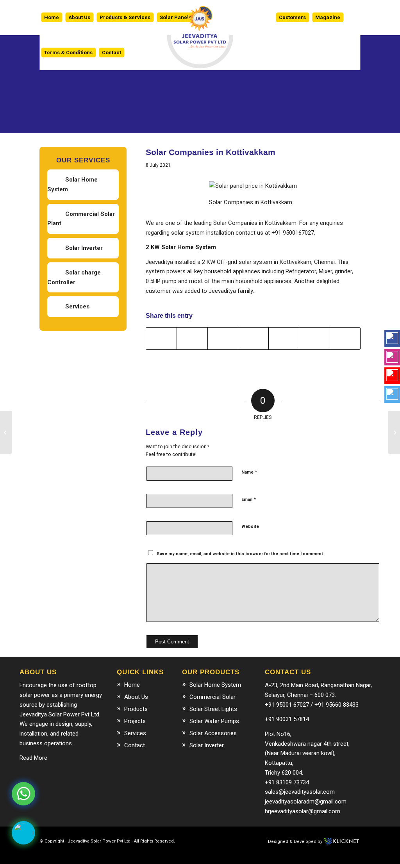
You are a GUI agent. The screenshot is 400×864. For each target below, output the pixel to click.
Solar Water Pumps (214, 721)
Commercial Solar (212, 696)
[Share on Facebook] (161, 338)
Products (136, 709)
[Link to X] (105, 854)
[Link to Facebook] (93, 854)
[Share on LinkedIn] (284, 338)
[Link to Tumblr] (152, 854)
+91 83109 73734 (287, 782)
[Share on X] (192, 338)
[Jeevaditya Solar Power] (200, 17)
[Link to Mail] (117, 854)
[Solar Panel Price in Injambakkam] (394, 432)
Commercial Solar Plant (81, 218)
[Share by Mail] (345, 338)
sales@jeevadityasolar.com (300, 791)
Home (132, 684)
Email (248, 499)
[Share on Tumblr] (314, 338)
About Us (136, 696)
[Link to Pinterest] (140, 854)
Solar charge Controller (74, 277)
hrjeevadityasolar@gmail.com (302, 811)
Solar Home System (72, 184)
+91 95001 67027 (287, 704)
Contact (134, 745)
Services (77, 306)
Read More (33, 757)
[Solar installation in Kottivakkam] (6, 432)
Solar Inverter (84, 247)
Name (249, 472)
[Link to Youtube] (128, 854)
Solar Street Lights (213, 709)
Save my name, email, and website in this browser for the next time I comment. (240, 553)
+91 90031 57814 (287, 719)
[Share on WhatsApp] (223, 338)
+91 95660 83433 (336, 704)
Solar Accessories (213, 733)
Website (250, 526)
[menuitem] (51, 17)
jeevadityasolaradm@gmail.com (305, 801)
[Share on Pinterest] (253, 338)
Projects (135, 721)
